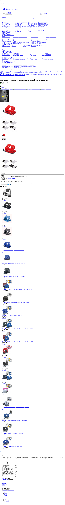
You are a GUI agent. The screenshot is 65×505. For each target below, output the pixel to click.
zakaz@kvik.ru (2, 87)
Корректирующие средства (42, 21)
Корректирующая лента (42, 23)
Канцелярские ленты (18, 23)
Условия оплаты (6, 496)
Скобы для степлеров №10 (32, 26)
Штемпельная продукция (6, 21)
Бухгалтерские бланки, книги (51, 37)
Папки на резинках (5, 54)
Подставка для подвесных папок (47, 59)
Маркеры (3, 45)
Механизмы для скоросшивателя (7, 62)
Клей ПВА (16, 30)
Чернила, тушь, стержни (27, 45)
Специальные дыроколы (31, 76)
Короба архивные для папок (18, 55)
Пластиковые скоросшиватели (7, 61)
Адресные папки (33, 54)
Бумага (3, 36)
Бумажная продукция (5, 40)
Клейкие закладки (34, 39)
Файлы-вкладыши (33, 62)
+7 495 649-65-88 (8, 12)
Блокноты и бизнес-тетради (6, 41)
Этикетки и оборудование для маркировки (20, 37)
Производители (6, 501)
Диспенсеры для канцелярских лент (21, 22)
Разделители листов (33, 59)
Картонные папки (5, 53)
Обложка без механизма (6, 63)
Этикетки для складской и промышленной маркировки (22, 38)
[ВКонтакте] (7, 184)
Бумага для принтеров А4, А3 (36, 43)
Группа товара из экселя (22, 72)
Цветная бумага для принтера (36, 41)
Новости (8, 9)
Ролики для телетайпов (6, 39)
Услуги (5, 498)
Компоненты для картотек (17, 62)
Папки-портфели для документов (7, 57)
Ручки (12, 45)
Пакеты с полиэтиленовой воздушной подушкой (21, 42)
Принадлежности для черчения (36, 45)
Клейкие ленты (17, 21)
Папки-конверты (45, 53)
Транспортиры (33, 46)
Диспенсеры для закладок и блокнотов (37, 38)
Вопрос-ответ (6, 500)
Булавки (29, 31)
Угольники (33, 47)
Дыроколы (4, 25)
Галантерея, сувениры (17, 67)
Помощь (3, 485)
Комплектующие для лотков (32, 24)
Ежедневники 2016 (24, 65)
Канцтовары (4, 20)
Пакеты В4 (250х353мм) (17, 43)
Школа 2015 (32, 65)
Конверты (14, 41)
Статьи (5, 499)
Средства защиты (5, 19)
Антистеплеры (4, 29)
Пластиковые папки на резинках (35, 58)
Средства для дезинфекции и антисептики (34, 18)
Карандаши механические (6, 49)
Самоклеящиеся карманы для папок (19, 59)
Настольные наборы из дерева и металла (21, 26)
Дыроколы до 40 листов (47, 76)
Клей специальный (18, 31)
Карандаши (4, 48)
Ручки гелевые (13, 46)
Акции (3, 3)
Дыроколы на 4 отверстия (39, 76)
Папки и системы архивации (7, 52)
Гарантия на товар (7, 497)
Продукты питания (5, 67)
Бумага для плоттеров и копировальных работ (38, 42)
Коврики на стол (5, 33)
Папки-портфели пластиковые (7, 58)
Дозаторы (4, 18)
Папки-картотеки (5, 59)
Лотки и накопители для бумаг (33, 21)
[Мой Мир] (10, 184)
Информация (4, 484)
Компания (4, 483)
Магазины (6, 494)
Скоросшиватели (5, 60)
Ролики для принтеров (6, 38)
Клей (4, 75)
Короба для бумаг (31, 22)
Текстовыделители (5, 47)
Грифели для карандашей (6, 51)
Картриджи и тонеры (17, 65)
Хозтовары (4, 65)
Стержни (24, 46)
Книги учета (48, 39)
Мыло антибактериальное (12, 18)
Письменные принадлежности (7, 44)
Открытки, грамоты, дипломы (7, 43)
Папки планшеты (33, 55)
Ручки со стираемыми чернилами (16, 47)
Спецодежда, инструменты (25, 66)
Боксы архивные (16, 54)
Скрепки (29, 30)
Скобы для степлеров (31, 25)
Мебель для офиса (33, 66)
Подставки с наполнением (6, 34)
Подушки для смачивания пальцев (8, 35)
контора (3, 478)
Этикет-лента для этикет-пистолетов (19, 39)
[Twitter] (8, 184)
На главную (4, 482)
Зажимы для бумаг (31, 29)
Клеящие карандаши (18, 29)
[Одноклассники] (9, 184)
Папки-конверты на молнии (46, 54)
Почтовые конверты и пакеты (18, 40)
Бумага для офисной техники (36, 40)
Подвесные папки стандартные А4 (47, 58)
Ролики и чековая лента (6, 37)
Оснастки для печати (5, 22)
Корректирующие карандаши (43, 24)
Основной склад (5, 479)
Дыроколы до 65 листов (6, 26)
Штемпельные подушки (6, 24)
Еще (3, 64)
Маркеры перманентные (6, 46)
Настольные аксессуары (6, 32)
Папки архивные (16, 53)
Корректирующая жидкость (42, 22)
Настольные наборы (18, 25)
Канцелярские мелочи (8, 75)
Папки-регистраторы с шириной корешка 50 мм (21, 58)
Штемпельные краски (6, 23)
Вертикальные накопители (32, 23)
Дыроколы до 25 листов (55, 76)
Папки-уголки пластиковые (46, 55)
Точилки (3, 50)
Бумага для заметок (34, 37)
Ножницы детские (41, 26)
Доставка (3, 6)
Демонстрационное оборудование (7, 66)
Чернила (24, 47)
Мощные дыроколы (11, 76)
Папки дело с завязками (6, 55)
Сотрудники (12, 9)
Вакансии (16, 9)
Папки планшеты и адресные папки (36, 53)
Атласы (3, 42)
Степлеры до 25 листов (6, 30)
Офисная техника (16, 66)
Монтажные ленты (18, 24)
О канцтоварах (4, 8)
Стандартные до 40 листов (6, 31)
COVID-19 (4, 17)
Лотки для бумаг (41, 30)
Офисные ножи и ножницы (42, 25)
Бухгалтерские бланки (50, 38)
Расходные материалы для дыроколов (21, 76)
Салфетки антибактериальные (22, 18)
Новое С (27, 72)
